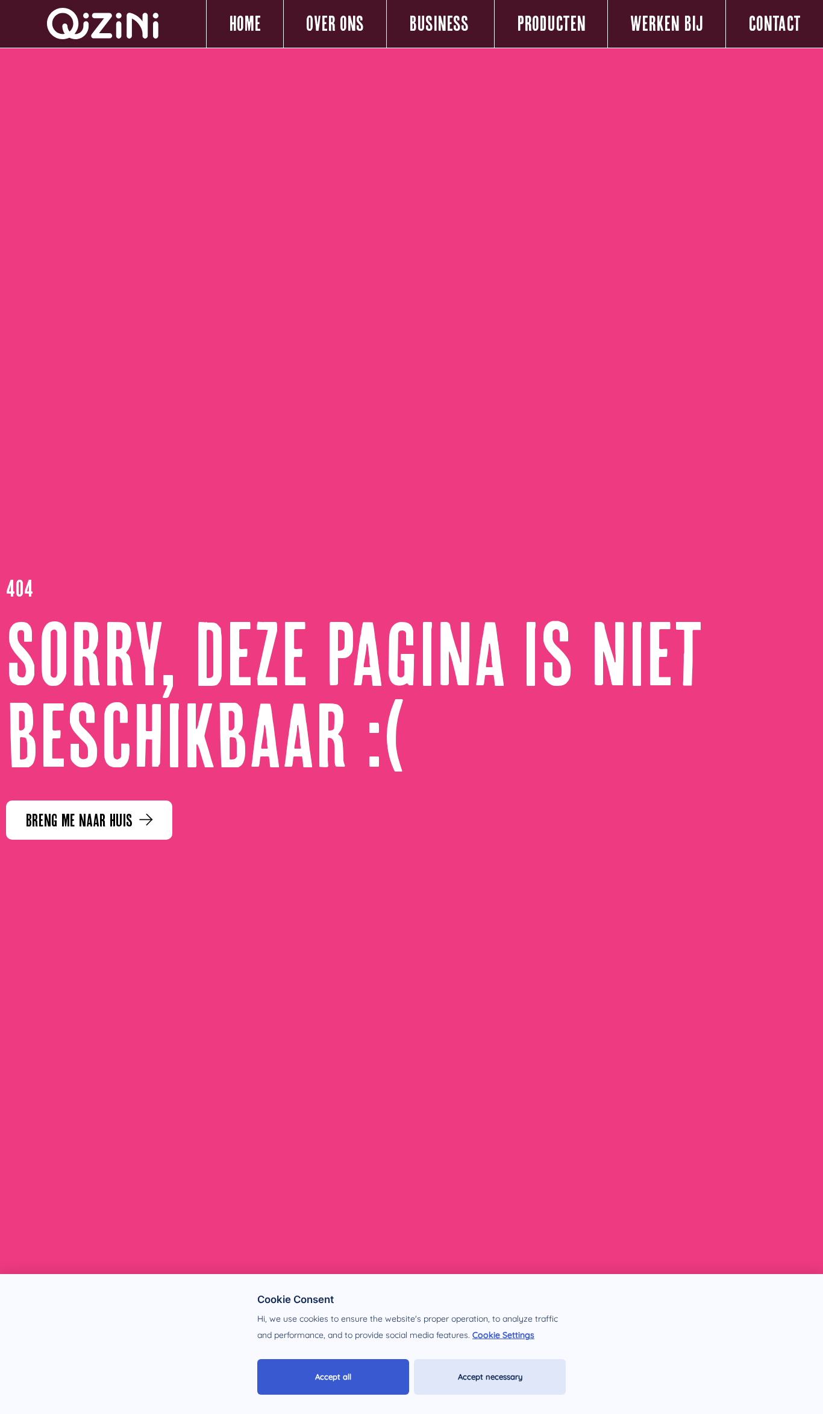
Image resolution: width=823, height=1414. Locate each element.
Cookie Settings (503, 1335)
